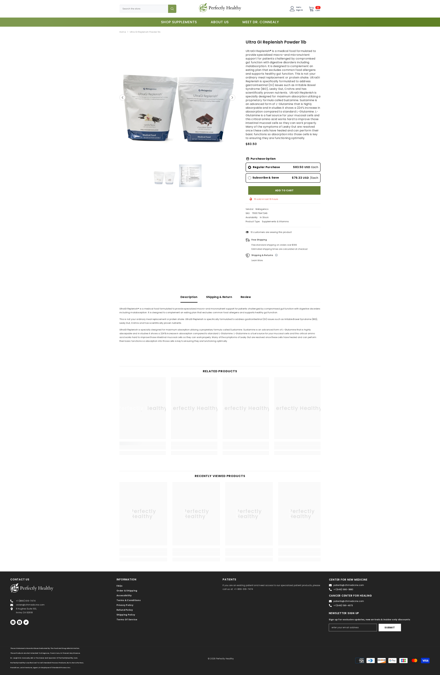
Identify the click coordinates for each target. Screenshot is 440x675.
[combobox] (143, 9)
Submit (389, 627)
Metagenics (262, 209)
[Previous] (122, 97)
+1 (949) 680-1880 (343, 589)
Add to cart (284, 190)
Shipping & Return (219, 297)
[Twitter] (26, 622)
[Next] (232, 97)
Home (122, 31)
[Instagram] (13, 622)
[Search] (147, 9)
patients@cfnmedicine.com (348, 585)
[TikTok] (19, 622)
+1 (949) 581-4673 (343, 605)
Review (246, 297)
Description (188, 297)
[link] (142, 447)
